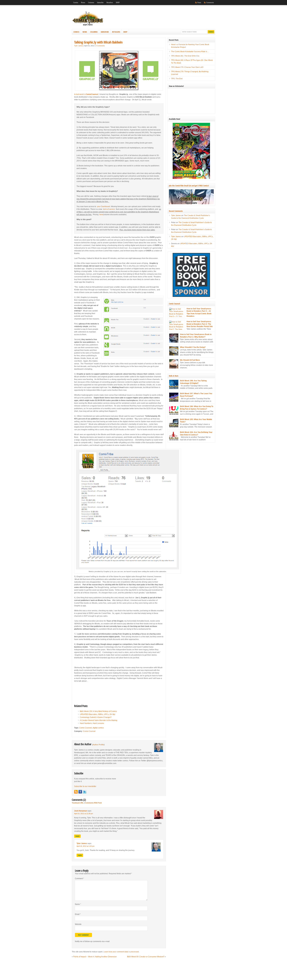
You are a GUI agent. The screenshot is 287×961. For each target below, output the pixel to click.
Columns (91, 2)
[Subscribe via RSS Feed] (76, 792)
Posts (199, 2)
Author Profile (98, 745)
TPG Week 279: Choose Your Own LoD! (187, 67)
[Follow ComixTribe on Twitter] (84, 792)
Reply (77, 836)
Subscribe (100, 2)
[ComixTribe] (88, 25)
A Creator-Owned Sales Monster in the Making (98, 720)
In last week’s (86, 94)
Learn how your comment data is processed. (121, 952)
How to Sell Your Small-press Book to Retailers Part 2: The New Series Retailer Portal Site (200, 324)
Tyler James (78, 46)
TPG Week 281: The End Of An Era (185, 56)
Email (78, 914)
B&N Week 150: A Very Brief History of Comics (98, 711)
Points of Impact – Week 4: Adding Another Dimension (95, 957)
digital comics (98, 728)
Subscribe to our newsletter (85, 786)
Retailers (110, 2)
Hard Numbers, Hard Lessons (92, 723)
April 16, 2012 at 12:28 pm (83, 813)
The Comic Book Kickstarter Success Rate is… (190, 52)
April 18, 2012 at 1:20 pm (85, 846)
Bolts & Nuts (173, 375)
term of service (109, 209)
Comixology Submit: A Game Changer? (96, 717)
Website (78, 924)
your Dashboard (103, 206)
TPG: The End (177, 79)
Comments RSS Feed (93, 803)
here (101, 215)
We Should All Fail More (190, 360)
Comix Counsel (85, 728)
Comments (210, 2)
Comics (75, 2)
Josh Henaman (80, 811)
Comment (79, 878)
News (83, 2)
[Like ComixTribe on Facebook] (80, 792)
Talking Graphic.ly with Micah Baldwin (98, 42)
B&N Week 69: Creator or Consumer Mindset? (145, 957)
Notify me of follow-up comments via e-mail (92, 941)
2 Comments (100, 46)
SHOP (118, 2)
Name (78, 904)
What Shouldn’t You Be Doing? (193, 347)
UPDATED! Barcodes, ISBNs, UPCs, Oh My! (97, 714)
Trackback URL (78, 803)
